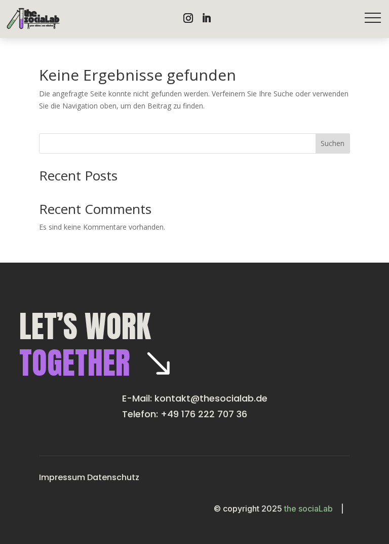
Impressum (62, 477)
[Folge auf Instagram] (188, 18)
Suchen (332, 143)
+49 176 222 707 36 (204, 414)
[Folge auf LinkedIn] (206, 18)
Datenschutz (113, 477)
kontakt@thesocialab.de (210, 398)
